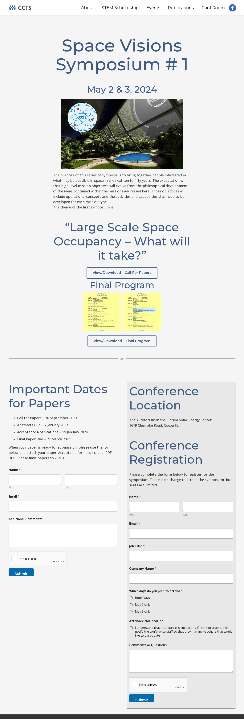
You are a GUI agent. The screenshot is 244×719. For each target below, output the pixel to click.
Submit (21, 574)
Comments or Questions (148, 645)
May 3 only (142, 612)
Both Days (142, 598)
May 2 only (142, 605)
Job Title (137, 546)
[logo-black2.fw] (20, 7)
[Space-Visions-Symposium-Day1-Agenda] (102, 312)
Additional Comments (25, 519)
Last (67, 487)
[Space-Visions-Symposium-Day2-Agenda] (142, 312)
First (11, 487)
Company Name (142, 568)
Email (14, 496)
